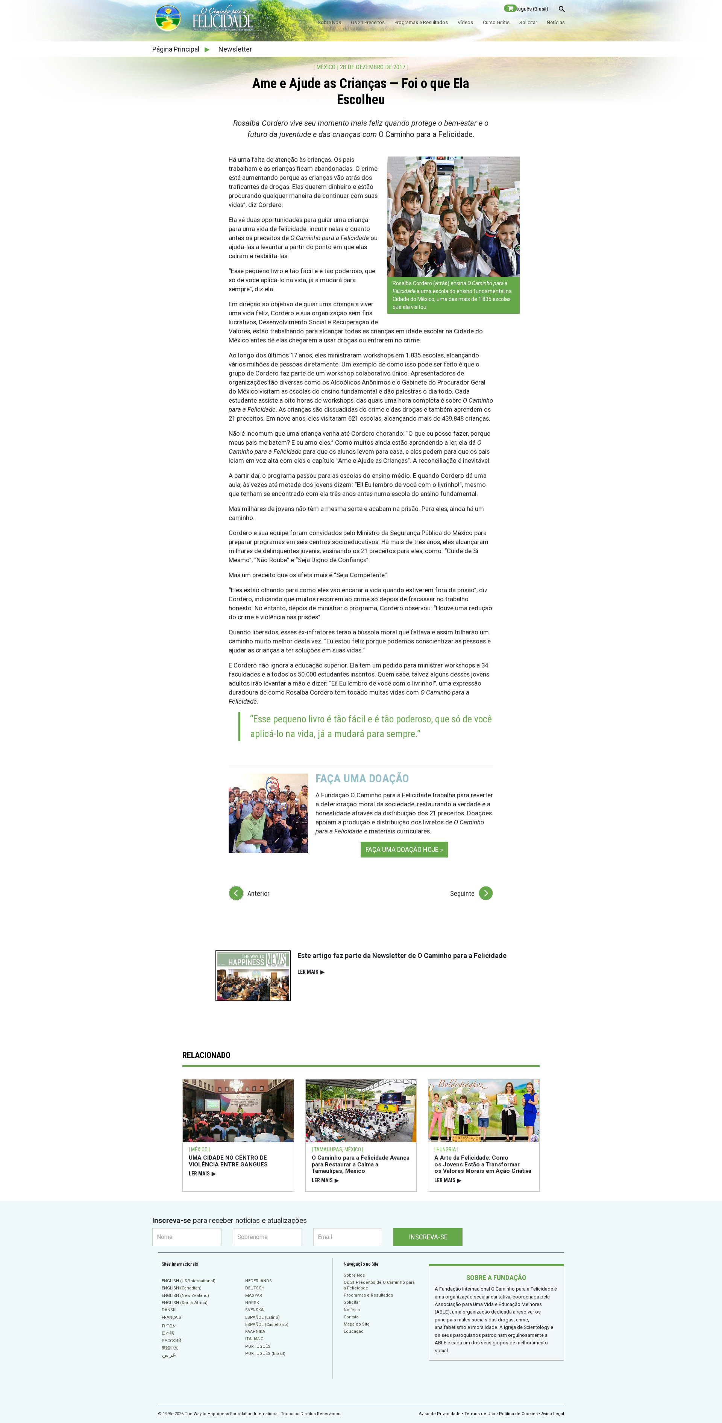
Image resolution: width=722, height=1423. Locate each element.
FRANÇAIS (171, 1317)
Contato (351, 1317)
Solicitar (528, 22)
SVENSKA (254, 1309)
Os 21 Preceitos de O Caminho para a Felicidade (379, 1285)
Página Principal (176, 49)
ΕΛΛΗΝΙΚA (255, 1331)
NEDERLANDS (258, 1281)
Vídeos (465, 22)
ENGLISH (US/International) (188, 1281)
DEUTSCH (254, 1288)
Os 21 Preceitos (368, 22)
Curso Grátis (496, 22)
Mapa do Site (357, 1324)
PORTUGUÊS (257, 1346)
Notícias (556, 22)
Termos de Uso (479, 1413)
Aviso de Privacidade (440, 1413)
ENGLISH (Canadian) (182, 1288)
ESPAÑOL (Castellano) (266, 1324)
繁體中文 (170, 1347)
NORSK (252, 1302)
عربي (169, 1354)
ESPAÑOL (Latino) (262, 1317)
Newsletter (235, 49)
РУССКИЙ (171, 1340)
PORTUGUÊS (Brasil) (265, 1353)
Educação (354, 1331)
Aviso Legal (553, 1413)
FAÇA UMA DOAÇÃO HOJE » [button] (404, 849)
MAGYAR (253, 1295)
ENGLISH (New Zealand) (185, 1295)
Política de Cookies (518, 1413)
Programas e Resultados (421, 22)
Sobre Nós (329, 22)
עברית (169, 1326)
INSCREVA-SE (428, 1237)
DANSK (169, 1309)
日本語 (168, 1333)
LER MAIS (311, 972)
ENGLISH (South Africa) (185, 1302)
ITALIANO (254, 1338)
